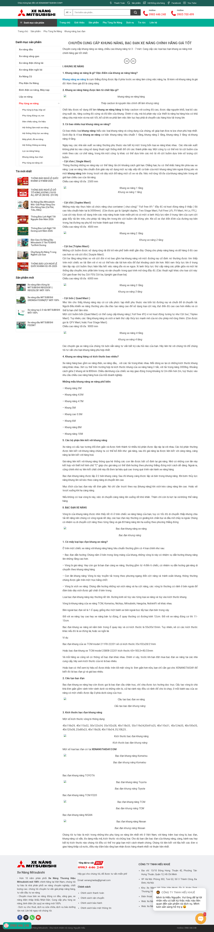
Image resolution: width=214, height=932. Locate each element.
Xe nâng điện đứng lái (31, 63)
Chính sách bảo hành (91, 903)
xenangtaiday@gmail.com (97, 880)
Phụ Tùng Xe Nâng (112, 22)
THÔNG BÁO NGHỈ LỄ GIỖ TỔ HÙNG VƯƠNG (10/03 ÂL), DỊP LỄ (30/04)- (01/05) (44, 192)
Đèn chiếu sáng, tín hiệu (34, 121)
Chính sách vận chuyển (92, 898)
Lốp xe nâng (25, 96)
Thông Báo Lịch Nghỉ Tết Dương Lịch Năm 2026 (43, 229)
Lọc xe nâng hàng (30, 151)
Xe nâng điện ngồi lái (30, 69)
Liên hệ (153, 22)
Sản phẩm (94, 22)
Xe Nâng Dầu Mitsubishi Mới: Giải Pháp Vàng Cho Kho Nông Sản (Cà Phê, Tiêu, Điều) (43, 206)
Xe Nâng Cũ (25, 76)
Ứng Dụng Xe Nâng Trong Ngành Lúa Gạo (43, 253)
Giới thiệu (79, 22)
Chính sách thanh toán (92, 893)
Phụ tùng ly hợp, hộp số (33, 109)
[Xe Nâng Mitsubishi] (36, 12)
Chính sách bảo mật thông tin (96, 908)
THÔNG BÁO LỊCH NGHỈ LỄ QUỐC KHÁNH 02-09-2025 (44, 265)
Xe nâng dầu (26, 49)
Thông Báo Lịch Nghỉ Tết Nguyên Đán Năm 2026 (43, 218)
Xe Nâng (53, 878)
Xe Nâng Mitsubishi (31, 872)
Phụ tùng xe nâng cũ (32, 162)
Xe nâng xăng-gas (29, 56)
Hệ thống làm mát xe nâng (35, 127)
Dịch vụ (130, 22)
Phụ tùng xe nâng (29, 103)
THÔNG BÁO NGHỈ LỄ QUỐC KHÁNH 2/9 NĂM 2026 (44, 179)
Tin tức (142, 22)
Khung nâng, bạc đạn (75, 31)
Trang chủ (64, 22)
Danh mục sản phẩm (34, 22)
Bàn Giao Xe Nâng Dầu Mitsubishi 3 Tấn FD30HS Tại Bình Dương (43, 242)
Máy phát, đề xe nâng (32, 139)
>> (133, 61)
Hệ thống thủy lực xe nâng (35, 133)
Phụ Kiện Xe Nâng (29, 83)
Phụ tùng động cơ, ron (33, 115)
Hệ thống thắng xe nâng (34, 145)
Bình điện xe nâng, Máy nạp (34, 90)
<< (126, 61)
